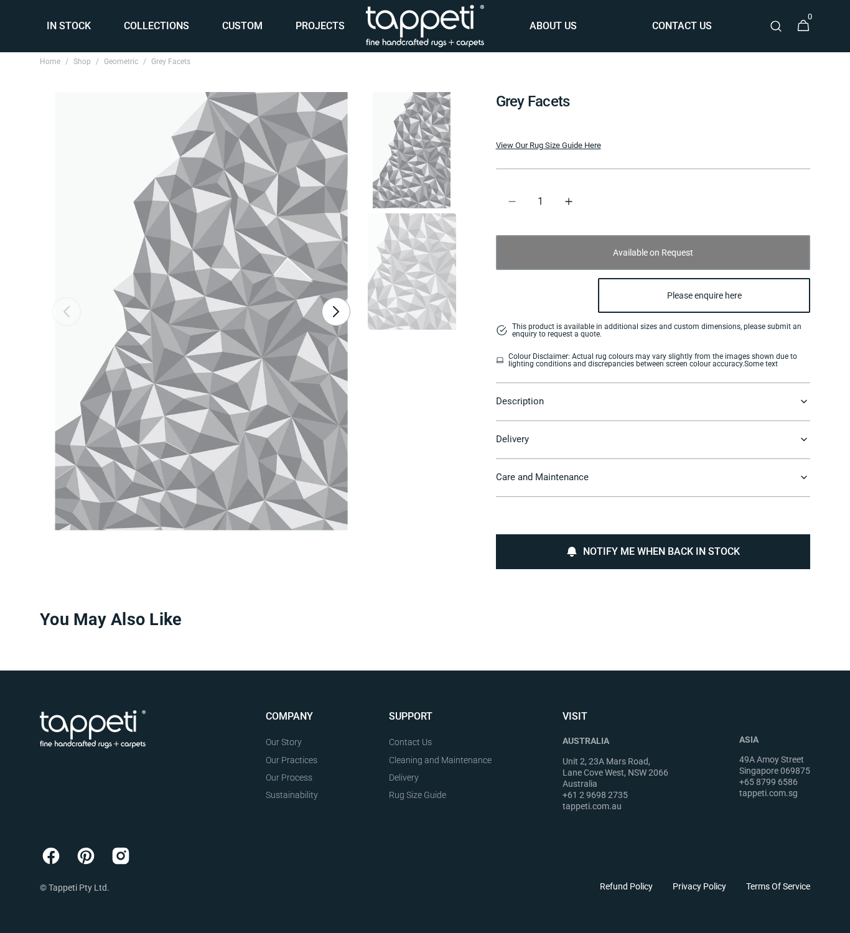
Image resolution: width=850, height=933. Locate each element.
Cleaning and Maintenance (440, 760)
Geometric (121, 61)
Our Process (289, 777)
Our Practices (291, 760)
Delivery (404, 777)
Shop (82, 61)
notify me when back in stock (661, 551)
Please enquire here (704, 295)
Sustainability (292, 795)
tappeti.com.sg (768, 793)
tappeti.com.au (592, 806)
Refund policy (626, 886)
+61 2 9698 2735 (595, 795)
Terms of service (778, 886)
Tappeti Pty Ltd (78, 888)
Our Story (284, 742)
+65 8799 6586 (768, 782)
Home (50, 61)
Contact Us (410, 742)
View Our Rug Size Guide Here (548, 145)
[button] (776, 26)
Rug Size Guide (417, 795)
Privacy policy (699, 886)
